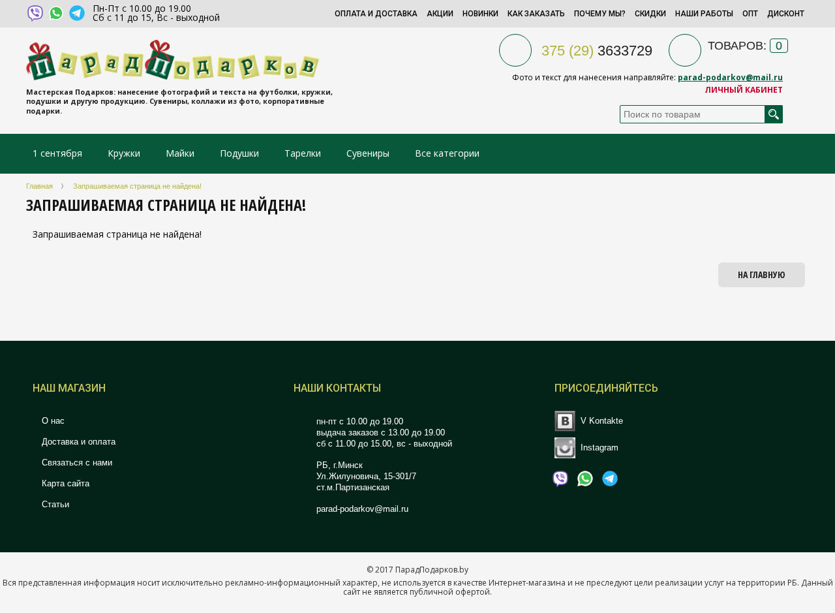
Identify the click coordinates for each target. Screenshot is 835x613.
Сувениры (367, 153)
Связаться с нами (75, 462)
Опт (750, 13)
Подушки (239, 153)
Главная (39, 186)
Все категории (447, 153)
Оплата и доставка (376, 13)
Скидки (650, 13)
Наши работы (704, 13)
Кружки (125, 153)
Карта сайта (64, 483)
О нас (52, 421)
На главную (761, 274)
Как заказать (536, 13)
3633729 (596, 50)
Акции (440, 13)
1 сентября (57, 153)
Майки (180, 153)
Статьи (54, 504)
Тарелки (302, 153)
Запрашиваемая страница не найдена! (137, 186)
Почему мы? (600, 13)
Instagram (599, 447)
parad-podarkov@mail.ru (730, 77)
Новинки (480, 13)
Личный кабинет (744, 89)
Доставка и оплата (77, 442)
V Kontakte (602, 420)
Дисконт (785, 13)
